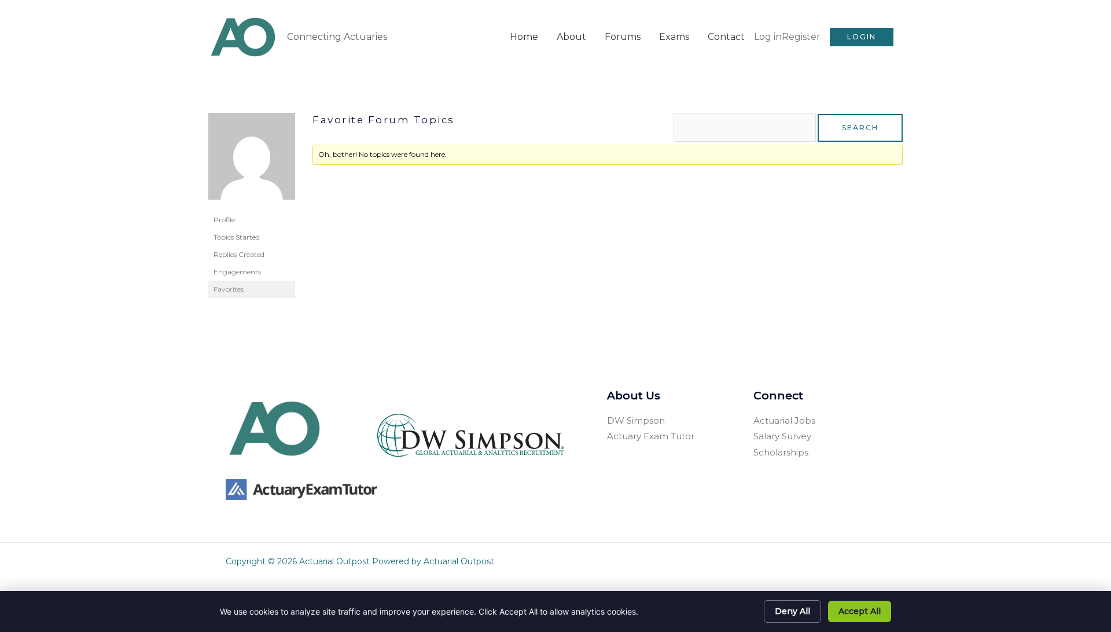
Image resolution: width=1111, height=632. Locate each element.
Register (801, 36)
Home (524, 36)
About (571, 36)
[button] (861, 37)
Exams (674, 36)
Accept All (859, 611)
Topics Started (237, 237)
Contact (726, 36)
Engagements (237, 271)
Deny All (792, 611)
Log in (768, 36)
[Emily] (251, 161)
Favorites (229, 289)
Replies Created (239, 254)
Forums (623, 36)
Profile (224, 219)
